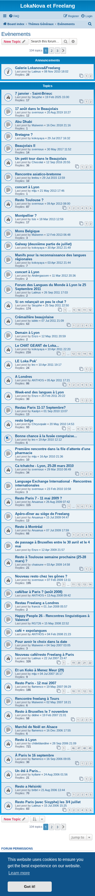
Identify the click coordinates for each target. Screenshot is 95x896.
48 (84, 748)
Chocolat (37, 162)
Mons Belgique (27, 231)
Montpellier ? (26, 216)
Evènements (16, 34)
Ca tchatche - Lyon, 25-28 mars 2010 (44, 466)
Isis (34, 219)
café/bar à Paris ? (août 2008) (38, 592)
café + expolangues (31, 631)
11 (84, 310)
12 (90, 310)
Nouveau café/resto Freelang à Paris (44, 655)
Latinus (36, 71)
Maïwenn (37, 125)
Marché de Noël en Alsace (36, 727)
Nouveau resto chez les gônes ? (41, 576)
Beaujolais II (25, 146)
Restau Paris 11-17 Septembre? (40, 408)
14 (84, 353)
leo (33, 364)
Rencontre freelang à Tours (37, 699)
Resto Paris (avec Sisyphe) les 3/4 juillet (47, 802)
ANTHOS (38, 380)
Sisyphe (37, 97)
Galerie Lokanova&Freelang (37, 68)
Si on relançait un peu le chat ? (40, 302)
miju (34, 190)
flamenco (37, 686)
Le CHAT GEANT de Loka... (37, 346)
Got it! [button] (29, 886)
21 (84, 662)
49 (90, 748)
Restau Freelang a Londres (37, 603)
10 (79, 310)
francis (36, 606)
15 (90, 353)
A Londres (23, 377)
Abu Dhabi (23, 122)
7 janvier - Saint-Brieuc (33, 93)
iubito (35, 320)
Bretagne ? (24, 135)
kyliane (36, 774)
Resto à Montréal (28, 527)
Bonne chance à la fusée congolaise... (46, 436)
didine (35, 715)
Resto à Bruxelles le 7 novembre (41, 712)
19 (73, 662)
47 (79, 748)
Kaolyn (36, 411)
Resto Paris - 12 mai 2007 (35, 683)
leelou (35, 177)
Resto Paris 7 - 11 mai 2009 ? (38, 498)
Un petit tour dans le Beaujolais (40, 159)
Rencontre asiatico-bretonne (38, 174)
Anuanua (37, 501)
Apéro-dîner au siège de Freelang (42, 514)
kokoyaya (38, 138)
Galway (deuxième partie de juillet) (43, 244)
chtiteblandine (40, 743)
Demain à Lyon (27, 333)
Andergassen (40, 275)
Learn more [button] (19, 873)
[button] (63, 50)
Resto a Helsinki (28, 786)
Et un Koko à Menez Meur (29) (39, 670)
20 (79, 662)
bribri (35, 790)
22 (90, 662)
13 (79, 353)
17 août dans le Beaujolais (36, 109)
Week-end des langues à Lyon (39, 392)
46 (73, 748)
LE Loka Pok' (26, 361)
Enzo (35, 336)
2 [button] (52, 50)
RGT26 (36, 623)
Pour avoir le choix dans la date (41, 642)
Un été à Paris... (28, 771)
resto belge (24, 420)
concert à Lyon (27, 187)
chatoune (38, 564)
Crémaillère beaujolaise (34, 317)
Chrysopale (39, 424)
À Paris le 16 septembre (34, 755)
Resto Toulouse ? (29, 200)
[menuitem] (14, 16)
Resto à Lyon (25, 740)
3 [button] (57, 50)
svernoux (38, 112)
